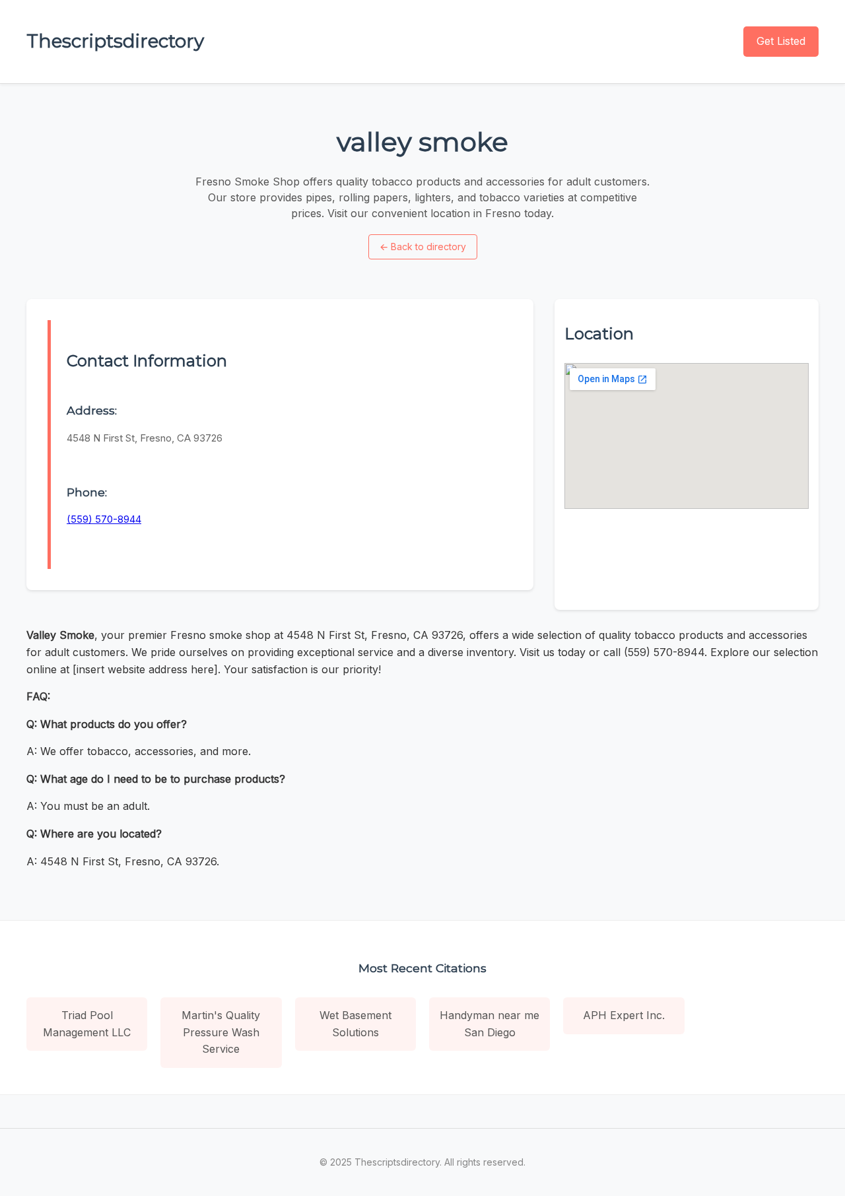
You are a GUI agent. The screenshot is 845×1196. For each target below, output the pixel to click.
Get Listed (781, 41)
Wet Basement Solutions (355, 1024)
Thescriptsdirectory (115, 41)
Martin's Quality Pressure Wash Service (221, 1032)
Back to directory (423, 246)
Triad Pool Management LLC (87, 1024)
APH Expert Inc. (624, 1015)
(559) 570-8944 (104, 519)
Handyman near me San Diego (489, 1024)
